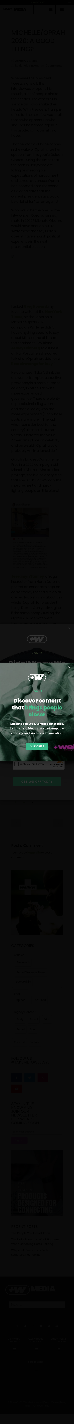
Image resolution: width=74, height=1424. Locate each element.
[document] (37, 712)
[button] (69, 667)
